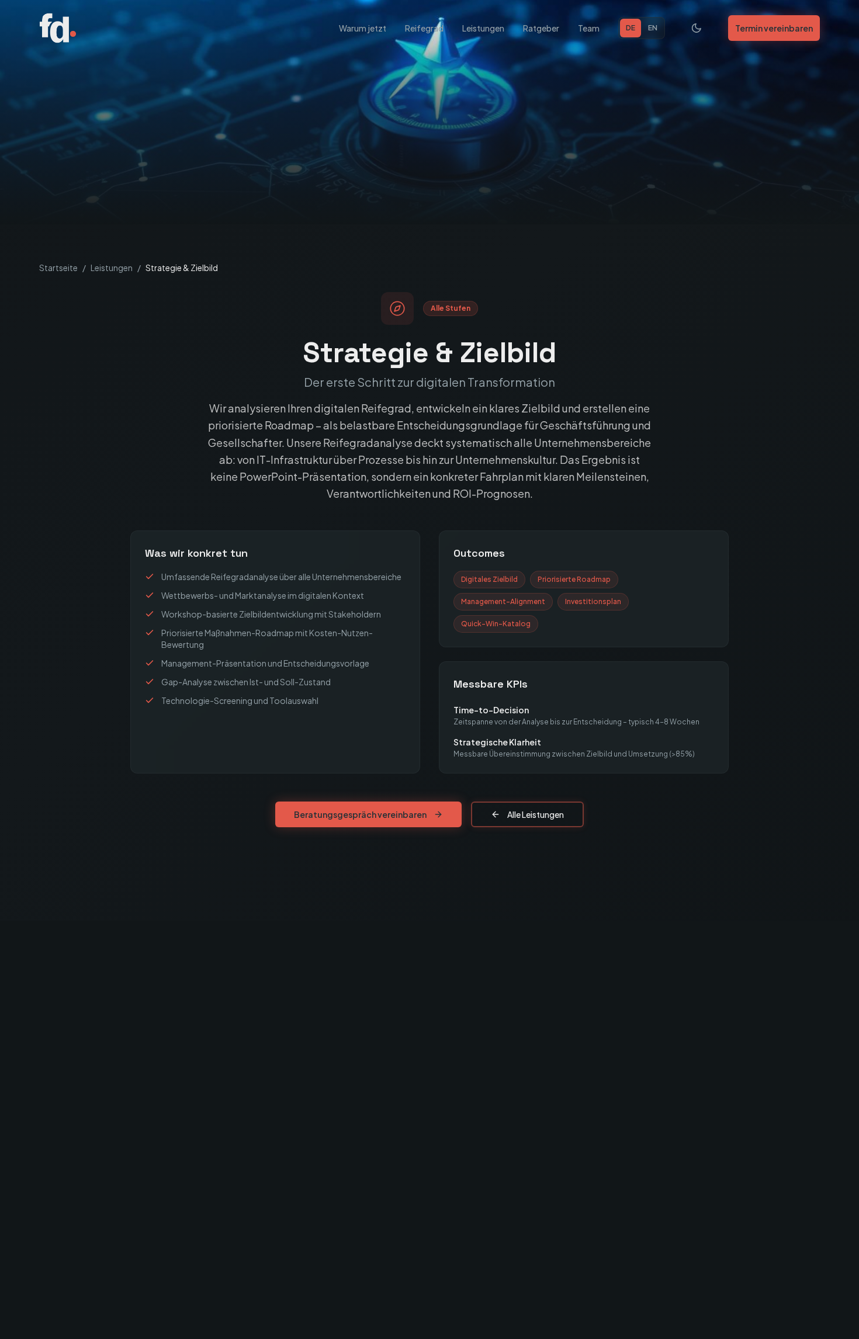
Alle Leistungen (535, 814)
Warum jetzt (362, 28)
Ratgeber (541, 28)
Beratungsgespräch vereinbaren (360, 814)
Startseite (58, 267)
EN (652, 27)
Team (589, 28)
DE (630, 27)
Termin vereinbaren (774, 28)
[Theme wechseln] (696, 28)
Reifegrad (424, 28)
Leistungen (483, 28)
